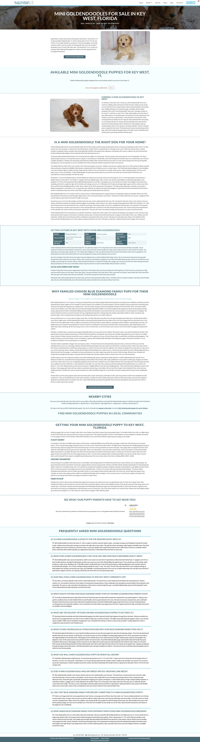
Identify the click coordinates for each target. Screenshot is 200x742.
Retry (111, 88)
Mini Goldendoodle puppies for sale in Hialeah (133, 408)
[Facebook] (187, 2)
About (165, 3)
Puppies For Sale (90, 23)
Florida (98, 23)
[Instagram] (190, 2)
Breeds (148, 3)
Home (141, 3)
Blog (171, 3)
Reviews (157, 3)
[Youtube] (193, 2)
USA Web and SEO (145, 738)
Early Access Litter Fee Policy (100, 740)
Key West (104, 23)
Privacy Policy (94, 738)
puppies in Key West (105, 408)
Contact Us (179, 3)
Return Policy (105, 738)
